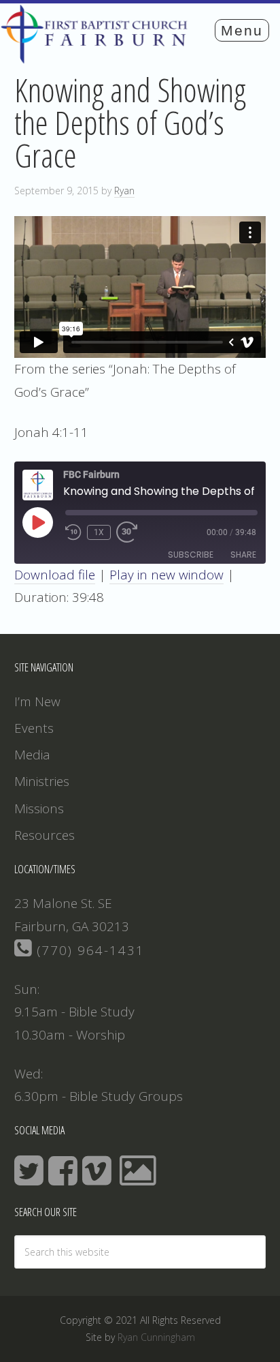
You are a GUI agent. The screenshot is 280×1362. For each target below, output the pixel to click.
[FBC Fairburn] (98, 57)
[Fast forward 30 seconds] (132, 532)
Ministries (41, 781)
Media (32, 754)
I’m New (37, 701)
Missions (39, 808)
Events (34, 728)
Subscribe (190, 554)
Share (243, 554)
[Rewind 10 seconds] (73, 532)
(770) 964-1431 (88, 950)
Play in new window (166, 575)
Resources (44, 835)
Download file (54, 575)
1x (99, 532)
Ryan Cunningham (156, 1337)
